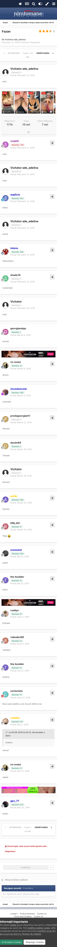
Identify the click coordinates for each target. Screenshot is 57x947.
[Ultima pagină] (53, 53)
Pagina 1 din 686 (28, 55)
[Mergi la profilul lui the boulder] (5, 580)
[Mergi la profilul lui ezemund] (5, 553)
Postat (22, 75)
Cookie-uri (38, 916)
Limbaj (13, 914)
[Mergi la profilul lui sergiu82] (5, 145)
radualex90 (17, 637)
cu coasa (15, 361)
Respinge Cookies (34, 942)
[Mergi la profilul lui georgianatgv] (5, 332)
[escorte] (28, 354)
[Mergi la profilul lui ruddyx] (5, 614)
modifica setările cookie (39, 928)
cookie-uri (14, 925)
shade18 (15, 275)
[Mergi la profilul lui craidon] (5, 721)
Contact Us (42, 914)
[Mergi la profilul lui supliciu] (5, 198)
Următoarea (42, 53)
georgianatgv (18, 328)
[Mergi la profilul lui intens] (5, 252)
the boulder (17, 576)
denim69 (15, 442)
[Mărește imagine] (9, 536)
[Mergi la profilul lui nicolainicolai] (5, 392)
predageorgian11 (20, 415)
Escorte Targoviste (31, 42)
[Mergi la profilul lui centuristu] (5, 694)
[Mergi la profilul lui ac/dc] (5, 499)
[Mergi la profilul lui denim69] (5, 446)
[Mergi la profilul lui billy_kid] (5, 526)
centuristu (16, 690)
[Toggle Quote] (6, 732)
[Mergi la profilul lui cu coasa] (5, 365)
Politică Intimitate (27, 914)
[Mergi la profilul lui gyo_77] (5, 804)
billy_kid (15, 522)
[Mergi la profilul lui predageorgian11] (5, 419)
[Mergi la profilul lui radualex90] (5, 641)
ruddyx (14, 610)
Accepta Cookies (12, 942)
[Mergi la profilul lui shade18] (5, 278)
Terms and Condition (23, 916)
